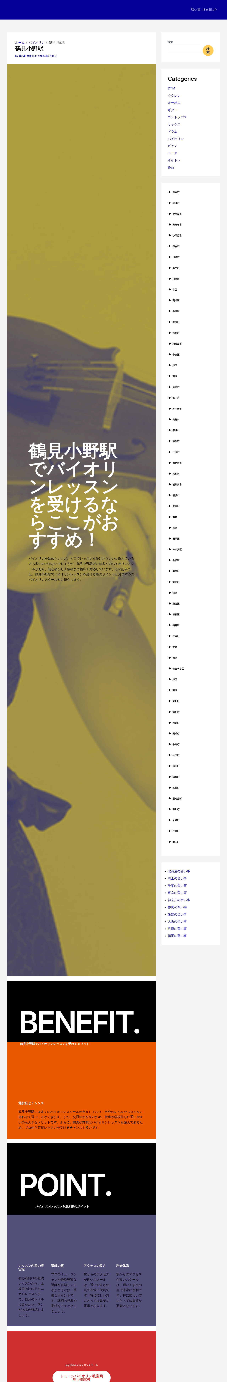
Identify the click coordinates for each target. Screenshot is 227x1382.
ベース (172, 153)
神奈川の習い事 (179, 900)
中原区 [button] (176, 322)
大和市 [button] (176, 473)
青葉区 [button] (176, 506)
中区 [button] (175, 646)
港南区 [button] (176, 571)
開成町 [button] (176, 733)
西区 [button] (175, 657)
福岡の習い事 (177, 936)
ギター (172, 110)
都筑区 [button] (176, 614)
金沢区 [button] (176, 560)
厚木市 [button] (176, 192)
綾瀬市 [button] (176, 202)
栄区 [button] (175, 592)
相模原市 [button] (177, 343)
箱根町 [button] (176, 776)
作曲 (171, 167)
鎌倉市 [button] (176, 246)
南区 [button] (175, 376)
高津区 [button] (176, 300)
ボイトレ (174, 160)
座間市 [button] (176, 387)
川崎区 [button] (176, 278)
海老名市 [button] (177, 224)
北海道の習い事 (179, 871)
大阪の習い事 (177, 921)
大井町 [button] (176, 722)
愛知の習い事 (177, 914)
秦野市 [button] (176, 419)
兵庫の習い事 (177, 929)
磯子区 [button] (176, 538)
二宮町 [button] (176, 831)
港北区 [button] (176, 581)
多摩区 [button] (176, 311)
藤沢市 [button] (176, 441)
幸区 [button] (175, 289)
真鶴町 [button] (176, 787)
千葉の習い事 (177, 885)
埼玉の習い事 (177, 878)
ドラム (172, 131)
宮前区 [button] (176, 332)
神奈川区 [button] (177, 549)
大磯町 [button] (176, 820)
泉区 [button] (175, 527)
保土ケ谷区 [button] (178, 668)
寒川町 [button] (176, 809)
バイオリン (176, 139)
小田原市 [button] (177, 235)
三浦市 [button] (176, 452)
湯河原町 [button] (177, 798)
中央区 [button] (176, 354)
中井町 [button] (176, 744)
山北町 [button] (176, 766)
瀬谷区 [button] (176, 603)
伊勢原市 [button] (177, 213)
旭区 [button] (175, 517)
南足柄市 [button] (177, 462)
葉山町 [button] (176, 841)
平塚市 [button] (176, 430)
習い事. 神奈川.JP (204, 10)
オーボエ (174, 103)
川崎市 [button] (176, 257)
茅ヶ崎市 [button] (177, 408)
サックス (174, 124)
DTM (171, 88)
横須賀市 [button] (177, 484)
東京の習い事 (177, 893)
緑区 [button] (175, 365)
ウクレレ (174, 95)
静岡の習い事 (177, 907)
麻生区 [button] (176, 267)
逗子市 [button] (176, 397)
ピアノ (172, 146)
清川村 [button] (176, 711)
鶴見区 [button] (176, 625)
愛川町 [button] (176, 701)
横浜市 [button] (176, 495)
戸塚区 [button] (176, 636)
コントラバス (177, 117)
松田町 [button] (176, 755)
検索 (170, 41)
